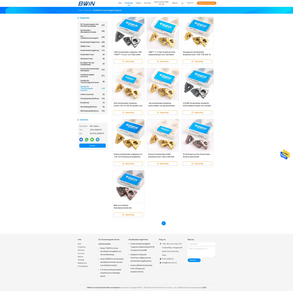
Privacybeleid (83, 266)
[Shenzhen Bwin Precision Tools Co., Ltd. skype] (97, 139)
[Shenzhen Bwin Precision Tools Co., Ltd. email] (81, 139)
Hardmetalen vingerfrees (92, 42)
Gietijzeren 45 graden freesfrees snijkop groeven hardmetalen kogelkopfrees (141, 258)
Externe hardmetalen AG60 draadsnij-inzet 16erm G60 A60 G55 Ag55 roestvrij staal (161, 156)
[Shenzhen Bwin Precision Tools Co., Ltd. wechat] (92, 139)
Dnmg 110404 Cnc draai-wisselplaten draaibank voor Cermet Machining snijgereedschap (110, 251)
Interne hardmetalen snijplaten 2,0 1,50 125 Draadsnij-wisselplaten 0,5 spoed (128, 156)
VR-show (81, 250)
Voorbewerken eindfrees (92, 98)
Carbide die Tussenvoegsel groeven (92, 81)
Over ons (81, 253)
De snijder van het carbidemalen (92, 64)
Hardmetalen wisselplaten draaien (92, 31)
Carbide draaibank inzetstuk (92, 75)
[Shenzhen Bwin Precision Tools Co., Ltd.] (87, 3)
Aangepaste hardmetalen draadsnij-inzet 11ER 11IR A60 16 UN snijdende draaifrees (197, 54)
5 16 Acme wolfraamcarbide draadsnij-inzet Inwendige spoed (110, 273)
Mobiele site (82, 263)
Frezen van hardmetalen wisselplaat (92, 69)
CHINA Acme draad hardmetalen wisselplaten (103, 287)
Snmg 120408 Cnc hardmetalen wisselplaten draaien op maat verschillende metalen (112, 262)
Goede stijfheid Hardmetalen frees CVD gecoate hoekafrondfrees (141, 268)
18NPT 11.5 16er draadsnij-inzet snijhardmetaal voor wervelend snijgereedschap (161, 54)
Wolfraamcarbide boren (92, 111)
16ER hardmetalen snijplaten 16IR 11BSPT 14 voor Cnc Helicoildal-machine (128, 54)
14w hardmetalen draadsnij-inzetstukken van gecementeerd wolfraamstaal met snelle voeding (162, 105)
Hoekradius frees (92, 54)
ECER (204, 287)
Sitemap (81, 260)
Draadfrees (92, 103)
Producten (82, 247)
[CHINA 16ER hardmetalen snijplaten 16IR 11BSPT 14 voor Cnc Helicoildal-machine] (128, 33)
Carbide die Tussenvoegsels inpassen (92, 88)
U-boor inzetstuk (92, 94)
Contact (93, 146)
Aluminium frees (92, 59)
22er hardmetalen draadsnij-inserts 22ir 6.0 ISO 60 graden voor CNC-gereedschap (128, 105)
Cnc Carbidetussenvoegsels (92, 37)
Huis (79, 244)
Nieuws (80, 257)
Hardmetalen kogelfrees (92, 50)
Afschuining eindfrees (92, 107)
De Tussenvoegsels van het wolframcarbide (92, 25)
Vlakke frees (92, 46)
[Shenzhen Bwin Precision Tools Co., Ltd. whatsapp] (86, 139)
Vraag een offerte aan (206, 3)
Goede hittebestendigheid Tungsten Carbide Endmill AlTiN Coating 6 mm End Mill (142, 247)
